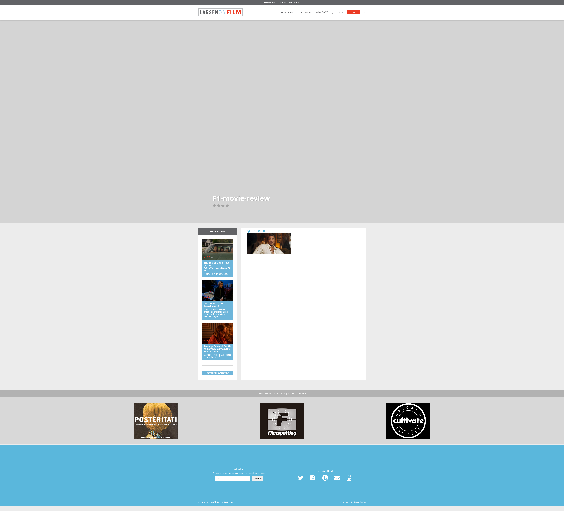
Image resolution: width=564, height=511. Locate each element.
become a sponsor (296, 394)
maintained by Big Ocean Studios (352, 502)
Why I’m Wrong (324, 12)
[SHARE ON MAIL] (265, 231)
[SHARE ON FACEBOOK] (256, 231)
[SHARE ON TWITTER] (250, 231)
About (341, 12)
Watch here (294, 2)
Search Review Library (218, 373)
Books (353, 12)
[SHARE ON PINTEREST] (260, 231)
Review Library (286, 12)
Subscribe (305, 12)
